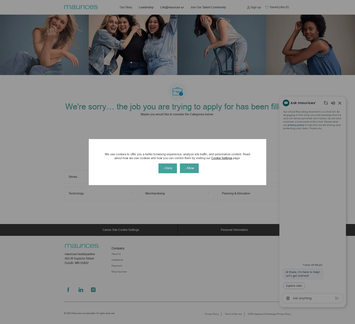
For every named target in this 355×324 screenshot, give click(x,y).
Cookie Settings (221, 158)
